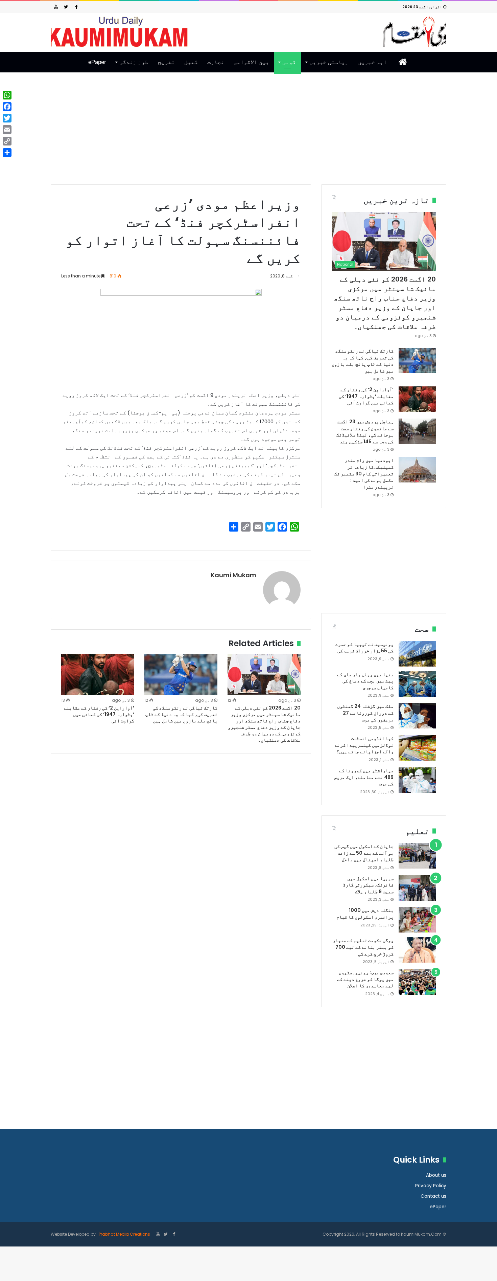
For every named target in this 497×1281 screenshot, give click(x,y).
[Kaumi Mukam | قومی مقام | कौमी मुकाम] (248, 32)
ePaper (97, 62)
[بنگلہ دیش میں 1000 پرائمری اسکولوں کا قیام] (417, 919)
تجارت (215, 62)
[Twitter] (66, 7)
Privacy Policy (430, 1186)
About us (436, 1175)
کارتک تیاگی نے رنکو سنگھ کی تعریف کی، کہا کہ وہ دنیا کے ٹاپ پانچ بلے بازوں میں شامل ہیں (181, 714)
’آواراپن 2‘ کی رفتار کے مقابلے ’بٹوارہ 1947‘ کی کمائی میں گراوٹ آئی (99, 714)
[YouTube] (56, 7)
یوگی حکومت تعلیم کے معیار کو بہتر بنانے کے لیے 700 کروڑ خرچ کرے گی (363, 947)
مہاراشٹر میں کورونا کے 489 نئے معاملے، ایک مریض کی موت (364, 777)
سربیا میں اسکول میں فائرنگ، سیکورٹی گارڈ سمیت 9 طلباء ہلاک (368, 885)
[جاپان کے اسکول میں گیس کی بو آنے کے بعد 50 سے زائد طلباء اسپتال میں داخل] (417, 856)
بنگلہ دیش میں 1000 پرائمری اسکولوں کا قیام (365, 913)
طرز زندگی (133, 62)
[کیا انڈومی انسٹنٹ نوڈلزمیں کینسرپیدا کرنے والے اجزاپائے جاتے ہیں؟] (417, 748)
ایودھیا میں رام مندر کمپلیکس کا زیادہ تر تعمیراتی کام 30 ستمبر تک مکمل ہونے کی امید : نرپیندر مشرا (364, 473)
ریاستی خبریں (328, 62)
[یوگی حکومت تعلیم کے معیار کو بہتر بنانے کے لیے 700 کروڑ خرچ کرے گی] (417, 950)
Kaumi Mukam (233, 575)
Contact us (433, 1196)
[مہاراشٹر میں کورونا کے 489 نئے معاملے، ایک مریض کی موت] (417, 780)
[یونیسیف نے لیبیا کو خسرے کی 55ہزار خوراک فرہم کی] (417, 654)
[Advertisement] (248, 133)
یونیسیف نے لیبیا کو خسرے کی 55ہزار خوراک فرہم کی (364, 647)
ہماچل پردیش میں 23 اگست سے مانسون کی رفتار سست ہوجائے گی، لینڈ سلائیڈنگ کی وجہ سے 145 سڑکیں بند (365, 431)
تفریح (166, 62)
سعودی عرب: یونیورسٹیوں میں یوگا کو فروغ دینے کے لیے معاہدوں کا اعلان (365, 979)
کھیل (191, 62)
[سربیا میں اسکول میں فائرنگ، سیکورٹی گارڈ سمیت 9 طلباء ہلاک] (417, 888)
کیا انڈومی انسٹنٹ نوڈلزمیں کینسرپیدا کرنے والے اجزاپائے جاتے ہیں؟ (364, 745)
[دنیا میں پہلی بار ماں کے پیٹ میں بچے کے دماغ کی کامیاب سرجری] (417, 684)
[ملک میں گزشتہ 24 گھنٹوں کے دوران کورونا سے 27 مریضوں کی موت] (417, 715)
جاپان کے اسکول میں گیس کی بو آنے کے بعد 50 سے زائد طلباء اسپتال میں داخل (364, 853)
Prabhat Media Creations (124, 1234)
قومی (289, 62)
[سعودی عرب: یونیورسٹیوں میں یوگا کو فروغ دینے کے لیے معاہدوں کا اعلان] (417, 982)
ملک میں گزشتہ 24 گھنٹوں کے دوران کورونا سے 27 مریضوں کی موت (365, 713)
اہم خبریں (372, 62)
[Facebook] (76, 7)
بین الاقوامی (251, 62)
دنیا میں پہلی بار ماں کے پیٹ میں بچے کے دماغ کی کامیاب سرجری (365, 681)
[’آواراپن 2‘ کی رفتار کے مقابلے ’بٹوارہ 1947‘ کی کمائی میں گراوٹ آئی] (97, 674)
